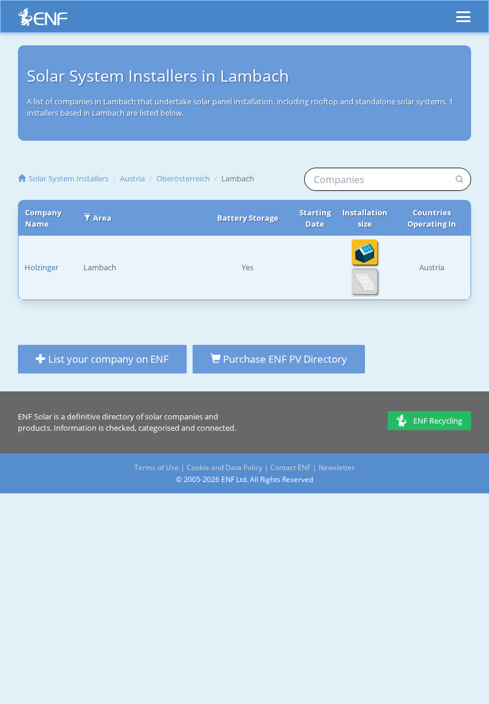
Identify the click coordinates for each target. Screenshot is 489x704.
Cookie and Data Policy (224, 467)
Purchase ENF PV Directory (284, 359)
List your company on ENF (107, 359)
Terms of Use (156, 467)
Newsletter (336, 467)
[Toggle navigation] (463, 11)
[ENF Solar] (42, 20)
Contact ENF (290, 467)
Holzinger (41, 267)
